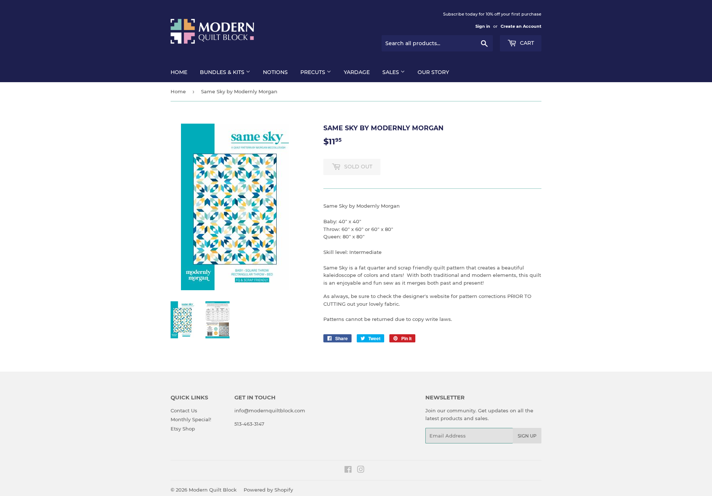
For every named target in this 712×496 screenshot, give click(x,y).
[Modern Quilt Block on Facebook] (348, 470)
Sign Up (527, 436)
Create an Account (521, 26)
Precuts (313, 72)
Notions (275, 72)
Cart (526, 43)
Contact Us (184, 410)
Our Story (433, 72)
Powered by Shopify (268, 490)
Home (179, 72)
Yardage (357, 72)
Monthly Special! (191, 419)
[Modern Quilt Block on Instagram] (361, 470)
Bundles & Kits (223, 72)
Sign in (482, 26)
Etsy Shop (183, 429)
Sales (391, 72)
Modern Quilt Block (213, 490)
